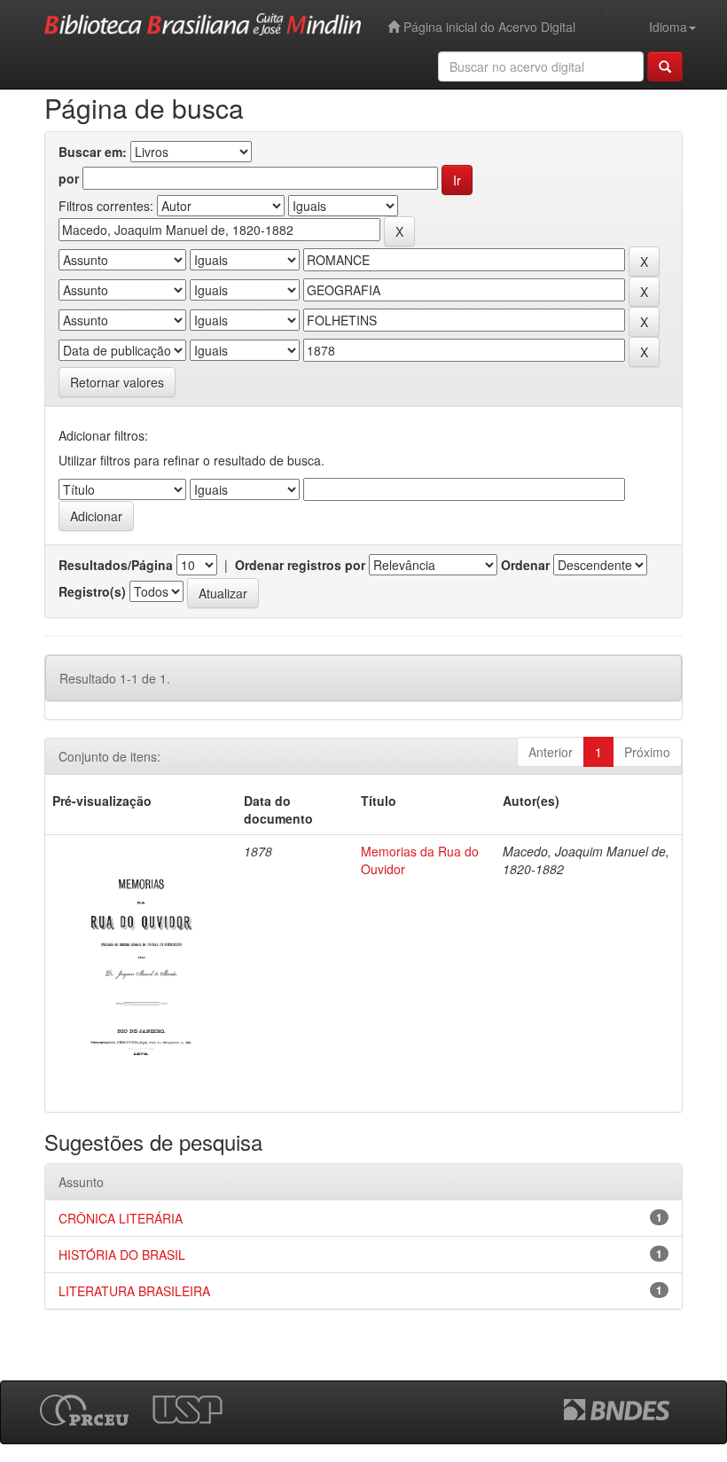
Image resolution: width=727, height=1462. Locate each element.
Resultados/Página (116, 565)
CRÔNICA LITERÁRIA (121, 1218)
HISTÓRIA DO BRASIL (122, 1254)
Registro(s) (92, 591)
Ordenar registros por (300, 565)
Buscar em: (93, 151)
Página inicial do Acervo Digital (487, 26)
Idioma (668, 26)
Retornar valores (117, 382)
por (69, 178)
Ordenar (525, 565)
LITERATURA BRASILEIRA (134, 1291)
